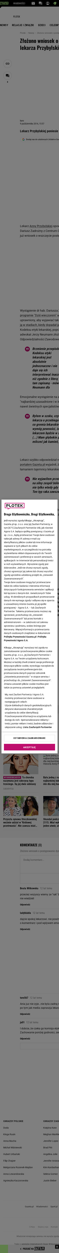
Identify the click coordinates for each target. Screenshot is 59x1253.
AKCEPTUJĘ (29, 747)
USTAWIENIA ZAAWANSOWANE (29, 738)
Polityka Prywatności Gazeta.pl (20, 636)
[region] (29, 626)
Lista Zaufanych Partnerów (37, 727)
